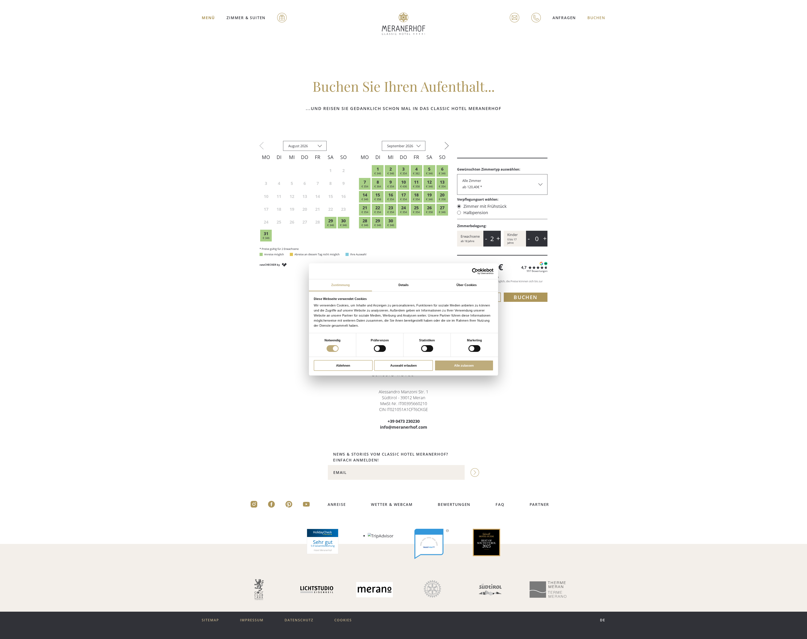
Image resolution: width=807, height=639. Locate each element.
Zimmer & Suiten (246, 17)
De (602, 620)
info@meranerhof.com (403, 427)
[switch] (380, 348)
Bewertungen (454, 504)
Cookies (343, 620)
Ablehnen (343, 365)
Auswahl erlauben (403, 365)
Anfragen (564, 17)
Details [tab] (403, 285)
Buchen (596, 17)
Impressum (252, 620)
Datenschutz (299, 620)
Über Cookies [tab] (466, 285)
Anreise (337, 504)
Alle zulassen (464, 365)
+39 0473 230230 (404, 421)
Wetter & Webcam (392, 504)
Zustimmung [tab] (340, 285)
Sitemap (210, 620)
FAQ (500, 504)
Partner (539, 504)
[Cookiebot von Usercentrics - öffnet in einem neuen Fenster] (475, 271)
